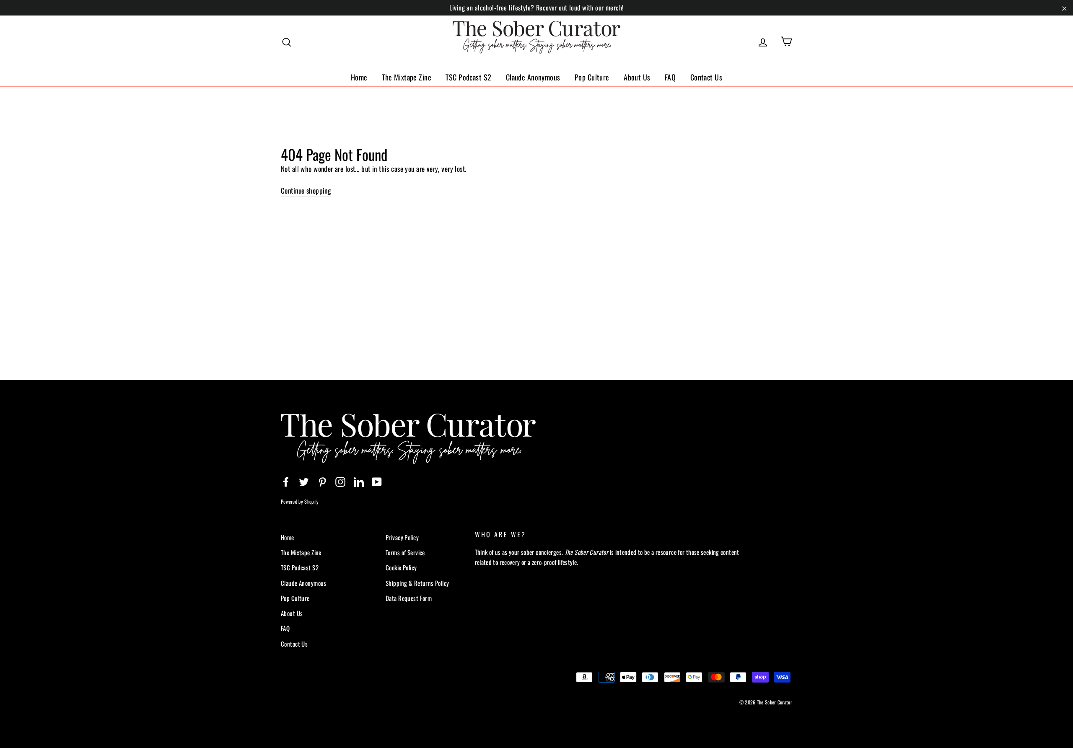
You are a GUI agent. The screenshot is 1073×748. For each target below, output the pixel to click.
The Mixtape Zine (406, 77)
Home (359, 77)
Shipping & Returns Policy (417, 583)
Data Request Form (409, 598)
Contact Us (706, 77)
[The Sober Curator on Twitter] (304, 481)
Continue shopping (306, 190)
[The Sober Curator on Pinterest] (322, 481)
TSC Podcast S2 (468, 77)
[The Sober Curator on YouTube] (377, 481)
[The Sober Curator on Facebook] (286, 481)
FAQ (670, 77)
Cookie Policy (401, 567)
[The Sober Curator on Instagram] (340, 481)
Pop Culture (592, 77)
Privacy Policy (402, 537)
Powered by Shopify (300, 501)
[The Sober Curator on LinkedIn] (359, 481)
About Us (637, 77)
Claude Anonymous (533, 77)
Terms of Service (405, 552)
